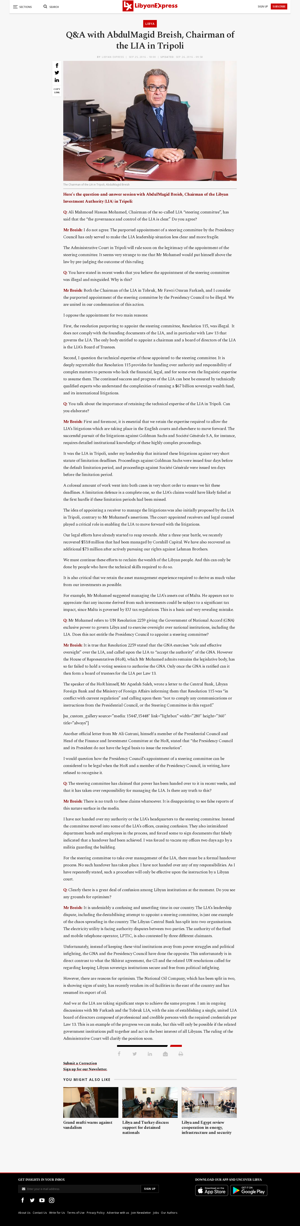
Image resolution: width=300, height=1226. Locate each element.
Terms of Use (76, 1213)
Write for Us (57, 1213)
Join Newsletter (141, 1213)
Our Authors (169, 1213)
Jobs (156, 1213)
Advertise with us (118, 1213)
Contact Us (40, 1213)
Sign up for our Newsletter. (85, 1069)
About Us (24, 1213)
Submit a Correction (80, 1063)
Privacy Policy (95, 1213)
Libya (150, 24)
